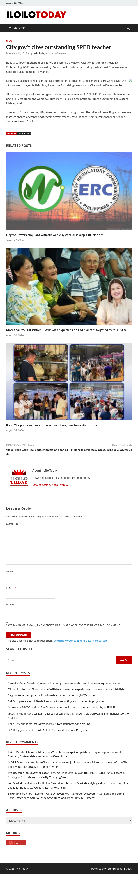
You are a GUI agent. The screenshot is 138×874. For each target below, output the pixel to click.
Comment (14, 523)
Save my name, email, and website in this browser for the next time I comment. (63, 625)
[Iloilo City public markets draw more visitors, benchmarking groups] (69, 382)
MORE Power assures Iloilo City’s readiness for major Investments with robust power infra (63, 762)
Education (24, 133)
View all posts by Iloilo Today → (50, 484)
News (9, 41)
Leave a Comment (57, 53)
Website (11, 604)
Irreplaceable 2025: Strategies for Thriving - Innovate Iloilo (44, 772)
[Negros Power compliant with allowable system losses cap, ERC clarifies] (69, 192)
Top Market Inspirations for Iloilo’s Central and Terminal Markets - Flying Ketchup (58, 783)
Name (11, 571)
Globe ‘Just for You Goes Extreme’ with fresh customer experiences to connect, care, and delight (66, 689)
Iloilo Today (39, 53)
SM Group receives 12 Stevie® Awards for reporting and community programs (56, 701)
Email (11, 588)
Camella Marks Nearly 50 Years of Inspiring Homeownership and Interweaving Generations (64, 683)
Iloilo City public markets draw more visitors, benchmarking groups (51, 425)
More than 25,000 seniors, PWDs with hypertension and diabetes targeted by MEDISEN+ (67, 330)
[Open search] (128, 28)
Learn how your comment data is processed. (80, 640)
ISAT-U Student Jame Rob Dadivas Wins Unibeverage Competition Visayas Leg (56, 752)
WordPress (111, 868)
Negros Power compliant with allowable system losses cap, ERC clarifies (54, 235)
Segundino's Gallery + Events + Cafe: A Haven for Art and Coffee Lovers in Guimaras (59, 793)
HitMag (127, 868)
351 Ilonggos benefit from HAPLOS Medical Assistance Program (47, 730)
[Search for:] (69, 660)
